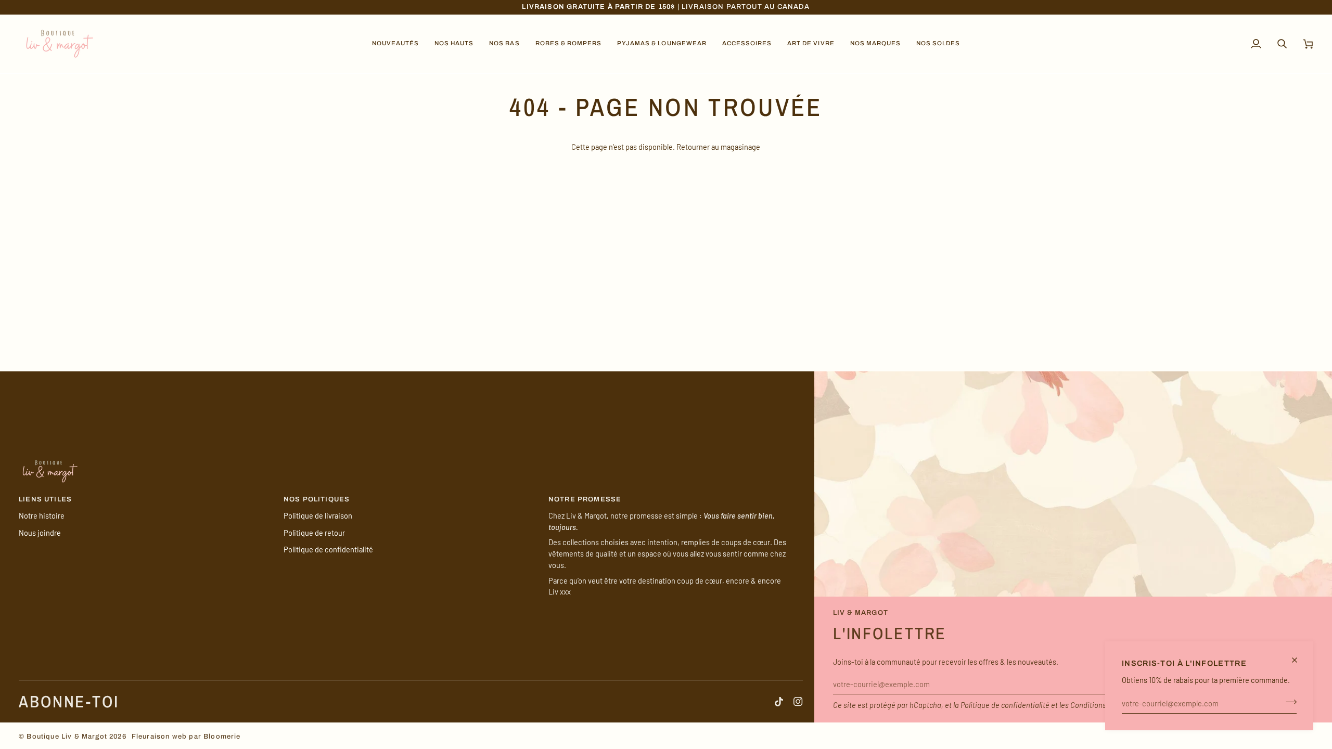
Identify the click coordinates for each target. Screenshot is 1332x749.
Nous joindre (40, 532)
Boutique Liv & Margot (67, 736)
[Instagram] (798, 701)
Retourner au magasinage (718, 146)
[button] (395, 44)
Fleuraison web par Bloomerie (186, 736)
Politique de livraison (318, 515)
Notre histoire (42, 515)
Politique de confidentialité (1004, 704)
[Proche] (1299, 660)
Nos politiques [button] (317, 499)
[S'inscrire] (1288, 701)
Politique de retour (314, 532)
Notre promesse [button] (584, 499)
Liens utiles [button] (45, 499)
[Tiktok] (779, 701)
